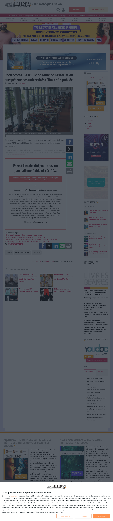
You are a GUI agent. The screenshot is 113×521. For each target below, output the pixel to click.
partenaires (14, 496)
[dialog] (56, 501)
